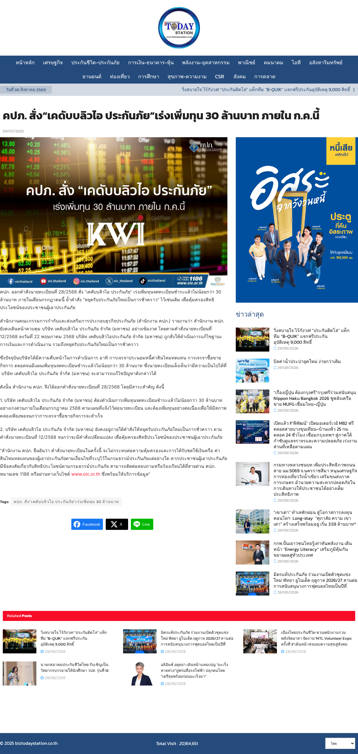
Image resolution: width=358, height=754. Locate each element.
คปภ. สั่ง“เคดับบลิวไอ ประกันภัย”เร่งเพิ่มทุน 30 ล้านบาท (66, 502)
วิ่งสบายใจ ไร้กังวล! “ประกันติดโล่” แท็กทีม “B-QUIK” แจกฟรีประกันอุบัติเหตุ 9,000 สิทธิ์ (246, 89)
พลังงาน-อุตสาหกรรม (206, 62)
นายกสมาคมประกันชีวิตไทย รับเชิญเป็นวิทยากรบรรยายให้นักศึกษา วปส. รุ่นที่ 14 (75, 668)
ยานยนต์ (92, 76)
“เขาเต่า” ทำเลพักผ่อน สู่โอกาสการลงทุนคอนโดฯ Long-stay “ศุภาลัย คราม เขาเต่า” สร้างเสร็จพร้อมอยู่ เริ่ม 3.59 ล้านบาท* (315, 518)
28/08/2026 (287, 410)
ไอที (296, 62)
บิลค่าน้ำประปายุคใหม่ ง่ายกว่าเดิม (307, 361)
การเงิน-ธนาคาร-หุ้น (151, 62)
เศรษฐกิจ (53, 62)
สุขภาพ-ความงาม (187, 76)
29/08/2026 (287, 348)
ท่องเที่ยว (120, 76)
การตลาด (264, 76)
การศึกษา (148, 76)
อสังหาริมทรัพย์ (326, 62)
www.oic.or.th (85, 474)
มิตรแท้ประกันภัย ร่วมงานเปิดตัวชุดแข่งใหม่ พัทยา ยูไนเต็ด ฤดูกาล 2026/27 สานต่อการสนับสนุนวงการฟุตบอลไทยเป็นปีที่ (315, 580)
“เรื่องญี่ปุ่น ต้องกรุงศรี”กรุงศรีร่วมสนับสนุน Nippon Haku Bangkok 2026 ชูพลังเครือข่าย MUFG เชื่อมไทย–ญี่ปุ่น (315, 398)
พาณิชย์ (246, 62)
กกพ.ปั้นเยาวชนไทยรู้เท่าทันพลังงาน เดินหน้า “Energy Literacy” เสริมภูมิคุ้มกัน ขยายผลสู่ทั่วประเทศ (313, 549)
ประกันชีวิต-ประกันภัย (95, 62)
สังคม (240, 76)
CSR (220, 76)
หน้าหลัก (25, 62)
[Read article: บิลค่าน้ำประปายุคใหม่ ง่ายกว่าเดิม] (252, 371)
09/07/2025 (13, 131)
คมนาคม (273, 62)
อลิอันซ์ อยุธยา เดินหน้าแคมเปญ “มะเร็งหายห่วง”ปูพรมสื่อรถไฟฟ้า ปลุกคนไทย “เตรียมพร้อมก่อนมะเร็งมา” (194, 670)
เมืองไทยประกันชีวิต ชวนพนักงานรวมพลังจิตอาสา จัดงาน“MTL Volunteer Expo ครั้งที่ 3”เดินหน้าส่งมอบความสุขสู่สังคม (316, 638)
